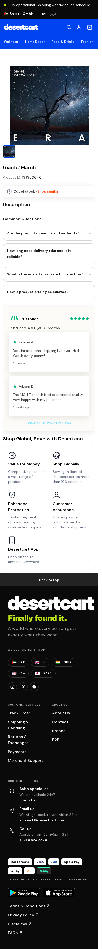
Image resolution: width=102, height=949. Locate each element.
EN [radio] (44, 13)
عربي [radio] (53, 14)
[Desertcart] (21, 27)
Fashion (87, 42)
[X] (23, 825)
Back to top (49, 718)
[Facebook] (34, 825)
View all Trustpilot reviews (49, 561)
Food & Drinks (63, 42)
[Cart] (89, 27)
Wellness (11, 42)
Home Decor (35, 42)
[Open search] (69, 27)
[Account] (79, 27)
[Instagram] (12, 825)
